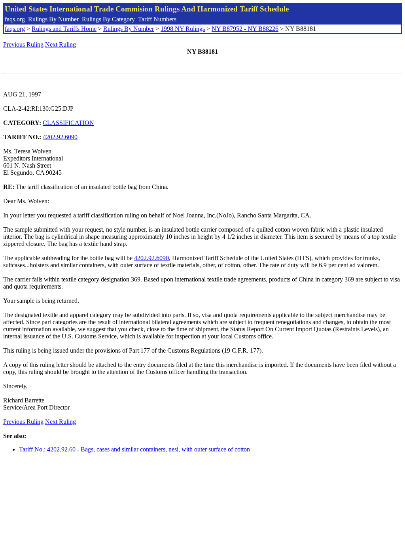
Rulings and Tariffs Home (64, 28)
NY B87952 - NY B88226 (245, 28)
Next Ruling (60, 44)
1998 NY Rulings (183, 28)
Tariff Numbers (157, 19)
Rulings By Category (108, 19)
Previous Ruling (23, 44)
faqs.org (15, 19)
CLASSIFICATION (68, 122)
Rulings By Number (53, 19)
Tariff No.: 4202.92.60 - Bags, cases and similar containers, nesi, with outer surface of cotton (134, 449)
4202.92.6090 (60, 137)
